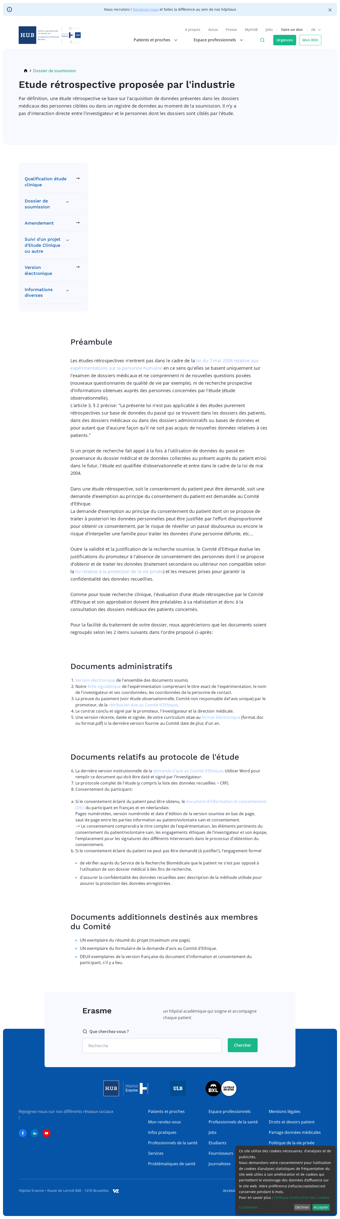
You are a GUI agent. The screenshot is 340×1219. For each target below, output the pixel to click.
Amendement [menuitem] (39, 223)
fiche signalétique (104, 686)
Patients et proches (166, 1111)
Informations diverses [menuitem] (39, 292)
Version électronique (95, 680)
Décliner (302, 1207)
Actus (213, 29)
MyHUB (251, 29)
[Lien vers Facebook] (23, 1133)
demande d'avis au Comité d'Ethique (188, 771)
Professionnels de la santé (172, 1143)
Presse (231, 29)
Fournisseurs (221, 1153)
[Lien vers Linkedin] (35, 1133)
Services (156, 1153)
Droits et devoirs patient (292, 1122)
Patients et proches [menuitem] (152, 40)
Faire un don (292, 29)
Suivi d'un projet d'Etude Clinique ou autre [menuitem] (42, 245)
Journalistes (220, 1163)
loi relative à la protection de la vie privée (119, 571)
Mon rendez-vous (164, 1122)
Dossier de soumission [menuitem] (37, 203)
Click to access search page (262, 40)
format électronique (221, 717)
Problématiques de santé (171, 1163)
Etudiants (218, 1143)
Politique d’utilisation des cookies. (302, 1197)
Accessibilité (233, 1190)
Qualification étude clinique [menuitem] (45, 181)
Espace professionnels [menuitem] (215, 40)
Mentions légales (284, 1111)
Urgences (285, 40)
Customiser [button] (248, 1207)
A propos (192, 29)
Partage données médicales (295, 1132)
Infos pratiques (162, 1132)
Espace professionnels (230, 1111)
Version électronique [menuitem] (38, 270)
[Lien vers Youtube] (47, 1133)
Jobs (269, 29)
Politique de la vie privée (291, 1143)
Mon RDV (310, 40)
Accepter (321, 1207)
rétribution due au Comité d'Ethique (143, 705)
